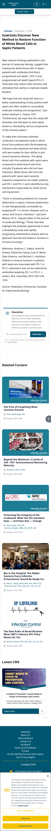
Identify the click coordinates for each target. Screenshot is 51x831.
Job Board (25, 744)
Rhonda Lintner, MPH (16, 469)
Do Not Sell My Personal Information (25, 754)
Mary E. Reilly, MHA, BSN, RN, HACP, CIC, (24, 583)
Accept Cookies (25, 826)
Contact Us (25, 741)
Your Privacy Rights (25, 757)
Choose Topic (22, 11)
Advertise (25, 731)
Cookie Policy (22, 805)
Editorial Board (25, 738)
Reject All (25, 818)
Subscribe (36, 334)
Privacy (25, 750)
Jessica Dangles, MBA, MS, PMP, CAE (20, 528)
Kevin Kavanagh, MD (16, 414)
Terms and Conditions (25, 747)
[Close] (48, 776)
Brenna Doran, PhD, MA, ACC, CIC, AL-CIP (23, 586)
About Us (25, 735)
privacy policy (13, 342)
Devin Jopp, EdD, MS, (16, 525)
